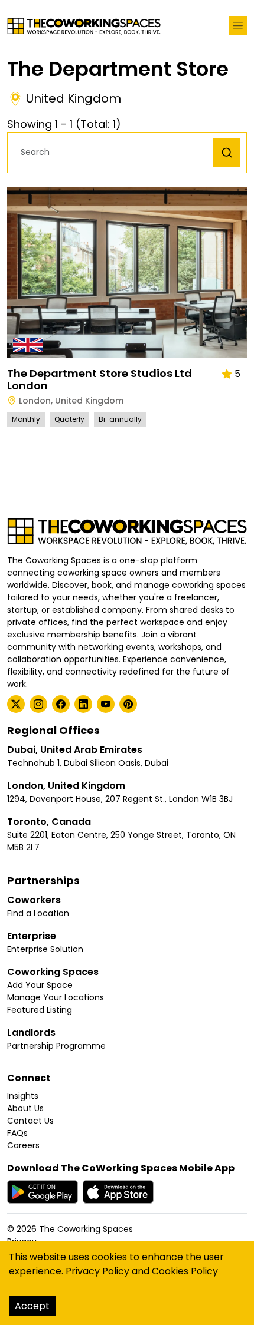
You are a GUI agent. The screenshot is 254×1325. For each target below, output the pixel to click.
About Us (25, 1108)
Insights (22, 1096)
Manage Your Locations (55, 997)
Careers (23, 1145)
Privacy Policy (97, 1271)
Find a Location (38, 913)
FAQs (17, 1133)
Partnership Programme (56, 1046)
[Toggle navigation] (238, 25)
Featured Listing (39, 1010)
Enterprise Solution (45, 949)
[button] (113, 152)
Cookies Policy (185, 1271)
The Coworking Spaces (86, 1229)
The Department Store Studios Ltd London (99, 380)
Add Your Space (40, 985)
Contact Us (30, 1120)
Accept (32, 1306)
